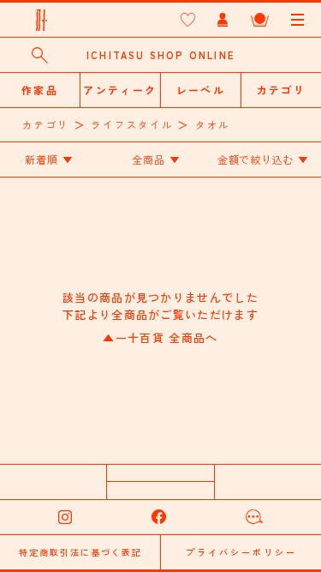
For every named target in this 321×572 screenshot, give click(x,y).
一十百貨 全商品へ (160, 337)
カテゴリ (45, 124)
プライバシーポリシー (241, 551)
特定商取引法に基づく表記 (80, 551)
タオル (212, 124)
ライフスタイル (132, 124)
